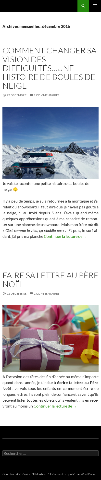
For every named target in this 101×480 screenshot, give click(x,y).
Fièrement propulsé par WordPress (72, 474)
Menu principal (95, 6)
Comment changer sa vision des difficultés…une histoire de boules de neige (49, 68)
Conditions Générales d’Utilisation (24, 474)
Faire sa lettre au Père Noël (50, 279)
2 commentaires (46, 95)
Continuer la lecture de (65, 236)
